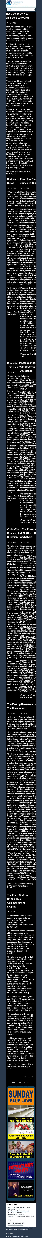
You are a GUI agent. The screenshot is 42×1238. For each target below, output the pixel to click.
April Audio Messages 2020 (16, 1223)
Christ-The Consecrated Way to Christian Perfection (18, 533)
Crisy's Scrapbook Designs (20, 1229)
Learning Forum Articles (15, 1225)
